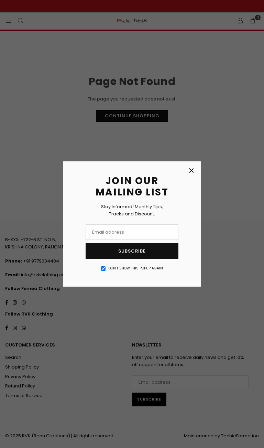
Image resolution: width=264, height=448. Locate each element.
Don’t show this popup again (135, 268)
